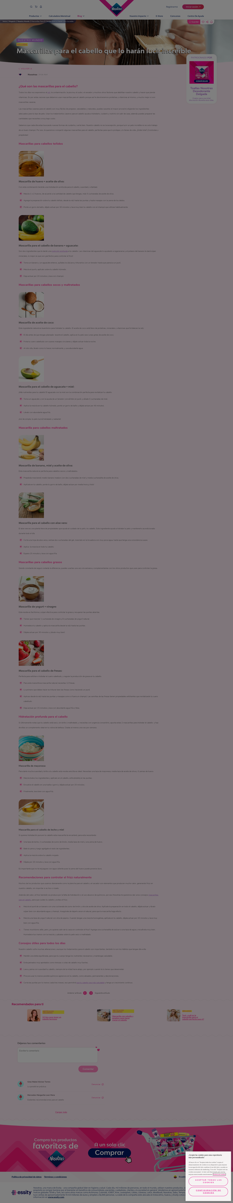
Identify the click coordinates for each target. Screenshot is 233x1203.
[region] (208, 1176)
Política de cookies (219, 1174)
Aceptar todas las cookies (208, 1181)
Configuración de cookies (208, 1191)
